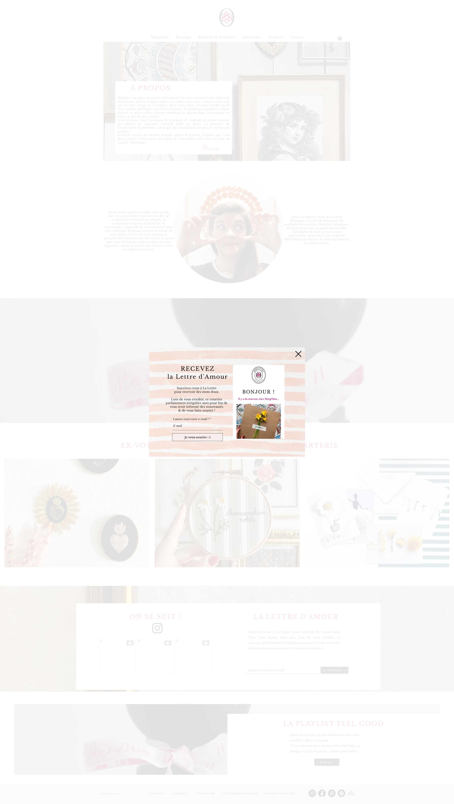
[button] (298, 354)
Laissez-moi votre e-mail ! (191, 419)
